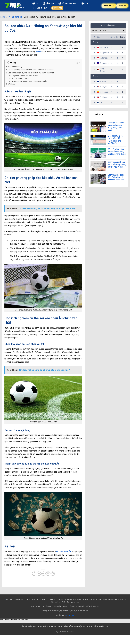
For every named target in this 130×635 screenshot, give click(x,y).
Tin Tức (58, 8)
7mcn (38, 51)
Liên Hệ (24, 626)
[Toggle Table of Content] (77, 63)
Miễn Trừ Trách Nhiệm (93, 626)
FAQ (107, 626)
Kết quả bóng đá (69, 3)
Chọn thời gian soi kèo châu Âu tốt (25, 76)
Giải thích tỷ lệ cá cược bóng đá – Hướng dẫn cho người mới (115, 139)
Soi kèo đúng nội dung (20, 78)
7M (37, 3)
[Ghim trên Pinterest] (48, 574)
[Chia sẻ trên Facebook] (34, 574)
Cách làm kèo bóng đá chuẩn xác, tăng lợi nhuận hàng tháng (117, 151)
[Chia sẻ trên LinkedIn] (53, 574)
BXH (86, 3)
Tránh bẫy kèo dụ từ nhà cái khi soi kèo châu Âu (29, 81)
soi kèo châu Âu (63, 551)
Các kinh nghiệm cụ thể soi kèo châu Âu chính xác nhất (31, 73)
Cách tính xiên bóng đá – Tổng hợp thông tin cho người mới (117, 164)
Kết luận (11, 84)
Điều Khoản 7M (35, 626)
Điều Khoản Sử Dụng (52, 626)
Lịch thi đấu (42, 8)
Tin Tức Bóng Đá (14, 17)
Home (2, 17)
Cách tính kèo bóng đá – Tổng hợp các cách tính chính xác (116, 177)
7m (5, 599)
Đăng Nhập (109, 6)
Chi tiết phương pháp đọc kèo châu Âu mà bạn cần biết (31, 69)
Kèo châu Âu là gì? (15, 66)
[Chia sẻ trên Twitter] (39, 574)
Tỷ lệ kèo (50, 3)
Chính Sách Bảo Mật (72, 626)
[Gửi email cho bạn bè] (43, 574)
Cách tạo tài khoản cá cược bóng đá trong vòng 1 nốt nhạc (116, 126)
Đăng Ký (122, 6)
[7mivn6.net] (14, 6)
